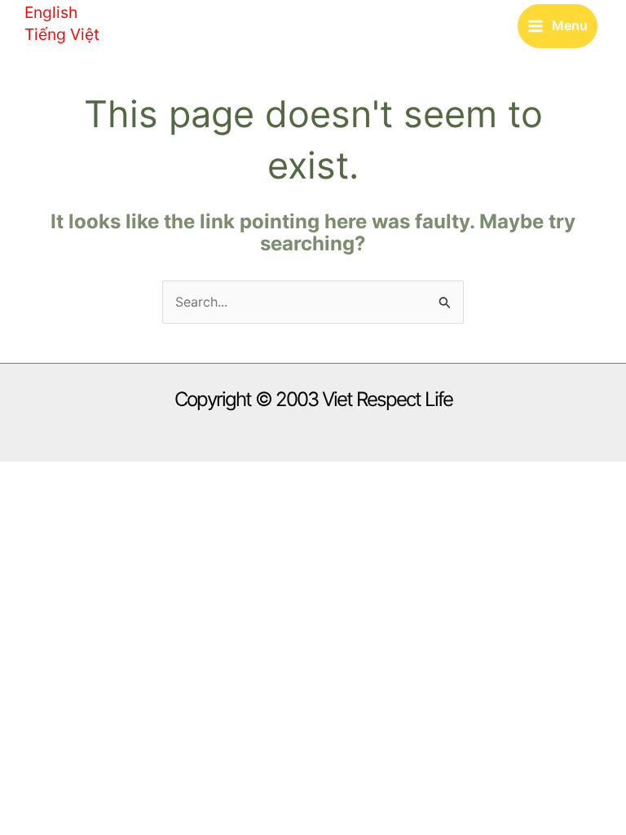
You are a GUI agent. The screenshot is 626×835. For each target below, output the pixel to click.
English (50, 12)
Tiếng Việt (61, 34)
